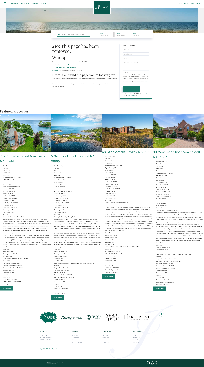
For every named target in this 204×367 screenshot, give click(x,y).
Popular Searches (121, 35)
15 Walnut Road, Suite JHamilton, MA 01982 (46, 339)
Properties (14, 3)
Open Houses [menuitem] (75, 337)
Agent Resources (57, 349)
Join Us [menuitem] (104, 340)
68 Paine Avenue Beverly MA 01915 (126, 152)
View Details (7, 288)
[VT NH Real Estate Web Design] (152, 362)
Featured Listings (104, 35)
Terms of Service (131, 95)
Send (131, 89)
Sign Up (198, 3)
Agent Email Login (45, 349)
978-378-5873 (184, 3)
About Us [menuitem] (105, 335)
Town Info (35, 3)
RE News (43, 3)
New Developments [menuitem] (77, 340)
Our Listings (25, 3)
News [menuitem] (134, 335)
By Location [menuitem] (75, 335)
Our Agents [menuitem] (105, 337)
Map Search (136, 35)
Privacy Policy (61, 362)
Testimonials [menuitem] (105, 342)
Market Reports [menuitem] (137, 340)
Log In (192, 3)
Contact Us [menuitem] (136, 342)
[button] (59, 34)
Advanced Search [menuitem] (77, 342)
